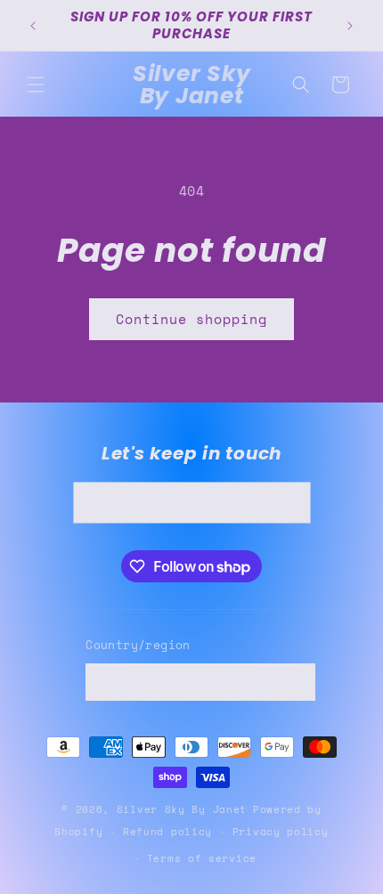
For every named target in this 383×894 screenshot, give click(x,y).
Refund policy (167, 832)
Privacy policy (280, 832)
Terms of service (202, 858)
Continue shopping (191, 319)
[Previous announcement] (33, 25)
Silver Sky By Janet (182, 809)
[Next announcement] (350, 25)
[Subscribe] (290, 503)
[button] (35, 84)
